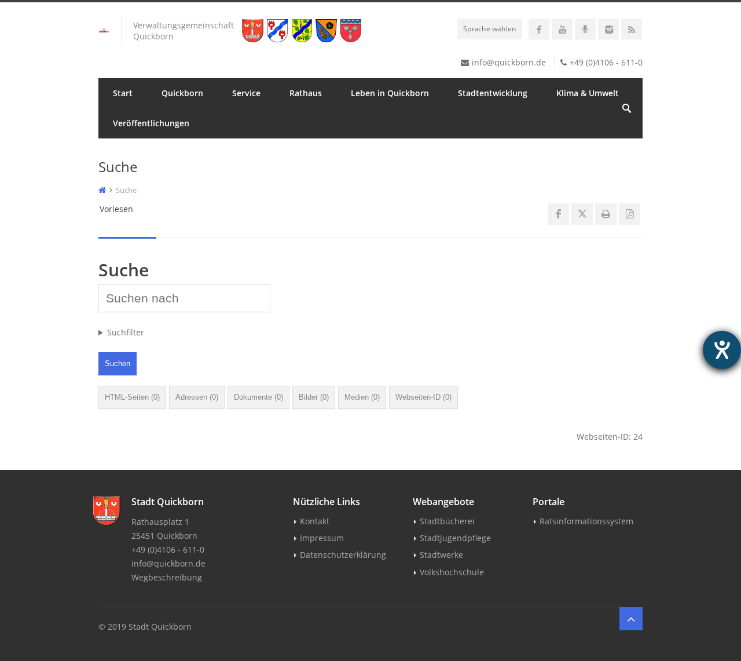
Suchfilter (125, 332)
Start (123, 92)
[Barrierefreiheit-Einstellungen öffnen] (722, 350)
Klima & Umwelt (587, 92)
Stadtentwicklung (492, 92)
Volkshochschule (452, 572)
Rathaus (305, 92)
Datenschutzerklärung (343, 554)
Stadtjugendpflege (455, 537)
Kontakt (314, 521)
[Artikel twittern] (582, 214)
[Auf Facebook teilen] (558, 214)
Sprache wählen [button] (489, 28)
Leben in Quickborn (390, 92)
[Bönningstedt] (279, 30)
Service (246, 92)
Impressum (322, 537)
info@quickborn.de (509, 62)
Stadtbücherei (447, 521)
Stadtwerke (441, 554)
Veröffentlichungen (151, 123)
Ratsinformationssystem (586, 521)
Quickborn (182, 92)
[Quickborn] (254, 30)
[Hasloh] (328, 30)
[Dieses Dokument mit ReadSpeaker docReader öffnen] (629, 214)
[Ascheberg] (352, 30)
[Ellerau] (304, 30)
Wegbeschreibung (166, 577)
